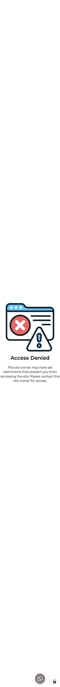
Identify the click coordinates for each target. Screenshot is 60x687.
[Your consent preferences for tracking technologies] (54, 681)
